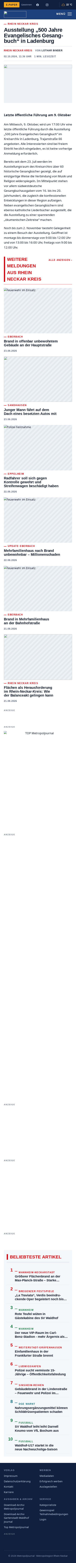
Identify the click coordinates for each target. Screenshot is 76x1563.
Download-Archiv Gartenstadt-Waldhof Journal (16, 1517)
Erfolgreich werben (51, 1481)
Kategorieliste (48, 1505)
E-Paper (11, 5)
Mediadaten (47, 1476)
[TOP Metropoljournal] (38, 777)
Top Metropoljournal (16, 1527)
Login (43, 1519)
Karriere (9, 1492)
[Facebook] (37, 5)
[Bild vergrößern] (38, 84)
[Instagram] (47, 5)
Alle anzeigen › (60, 260)
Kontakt (8, 1486)
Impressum (10, 1476)
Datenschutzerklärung (17, 1481)
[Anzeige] (38, 718)
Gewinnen (26, 4)
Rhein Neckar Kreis (18, 50)
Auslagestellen (48, 1486)
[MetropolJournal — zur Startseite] (15, 14)
